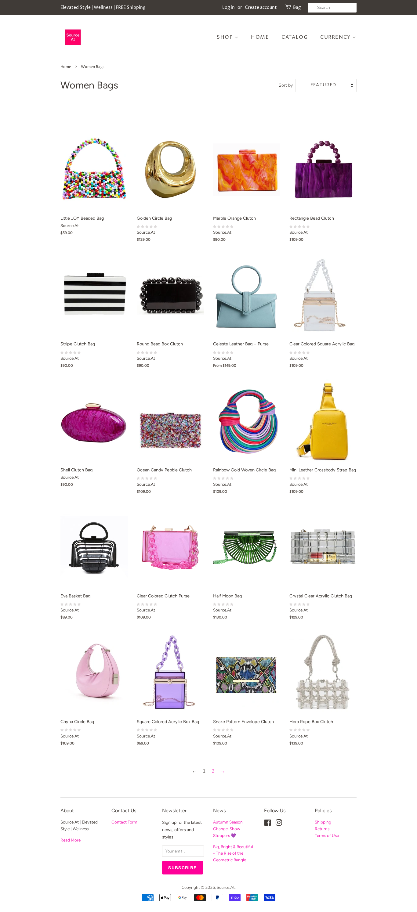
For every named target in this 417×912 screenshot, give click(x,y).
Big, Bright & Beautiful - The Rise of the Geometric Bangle (233, 853)
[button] (147, 226)
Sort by (286, 85)
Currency (336, 37)
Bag (297, 7)
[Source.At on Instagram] (278, 824)
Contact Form (124, 822)
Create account (261, 7)
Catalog (294, 37)
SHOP (226, 37)
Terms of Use (327, 835)
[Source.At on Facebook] (267, 824)
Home (260, 37)
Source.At (226, 887)
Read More (70, 840)
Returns (322, 828)
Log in (228, 7)
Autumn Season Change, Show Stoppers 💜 (228, 829)
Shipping (323, 822)
